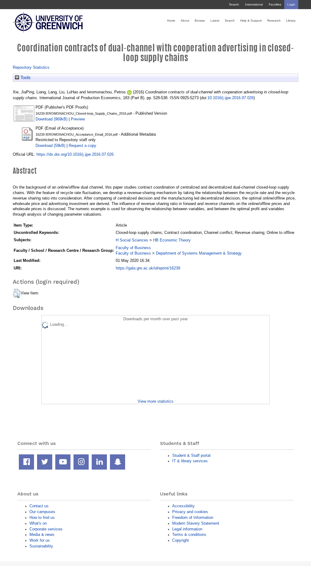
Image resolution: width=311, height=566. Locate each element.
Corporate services (46, 529)
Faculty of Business (133, 247)
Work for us (39, 540)
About (185, 20)
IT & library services (190, 461)
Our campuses (42, 511)
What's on (38, 523)
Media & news (41, 534)
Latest (214, 20)
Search (234, 4)
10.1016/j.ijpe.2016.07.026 (230, 97)
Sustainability (41, 546)
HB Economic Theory (172, 240)
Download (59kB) (50, 145)
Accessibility (183, 506)
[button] (16, 293)
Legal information (187, 529)
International (254, 4)
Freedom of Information (192, 517)
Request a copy (82, 145)
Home (171, 20)
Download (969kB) (51, 119)
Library (291, 20)
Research (274, 20)
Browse (200, 20)
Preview (78, 119)
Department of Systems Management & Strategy (199, 253)
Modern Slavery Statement (195, 523)
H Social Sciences (132, 240)
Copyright (180, 540)
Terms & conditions (189, 534)
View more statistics (155, 401)
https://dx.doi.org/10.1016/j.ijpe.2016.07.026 (75, 154)
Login (291, 4)
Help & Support (251, 20)
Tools (25, 77)
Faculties (275, 4)
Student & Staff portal (191, 455)
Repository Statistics (31, 67)
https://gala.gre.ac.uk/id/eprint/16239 (148, 268)
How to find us (42, 517)
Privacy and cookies (190, 511)
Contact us (39, 506)
